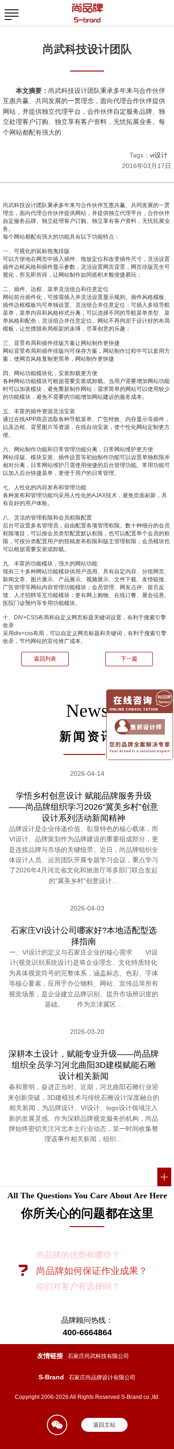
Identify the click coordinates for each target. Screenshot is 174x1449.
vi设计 (159, 155)
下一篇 (129, 659)
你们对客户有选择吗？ (78, 1286)
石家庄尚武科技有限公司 (98, 1356)
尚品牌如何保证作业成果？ (92, 1271)
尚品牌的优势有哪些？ (78, 1255)
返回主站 (104, 1425)
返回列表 (45, 659)
